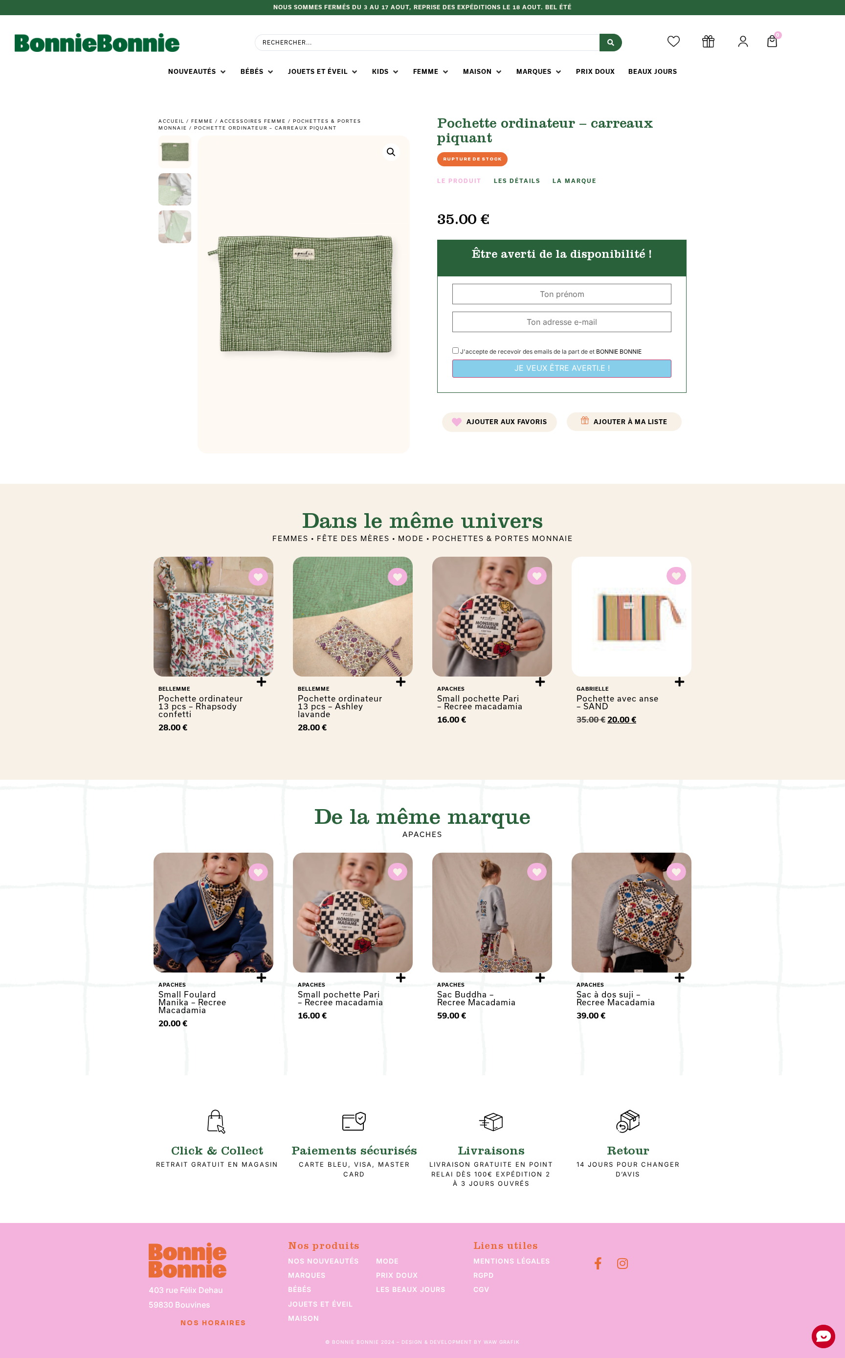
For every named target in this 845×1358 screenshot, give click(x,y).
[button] (197, 72)
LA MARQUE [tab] (575, 181)
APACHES (422, 834)
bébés (299, 1289)
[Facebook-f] (598, 1263)
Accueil (171, 121)
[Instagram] (622, 1263)
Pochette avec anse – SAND (618, 702)
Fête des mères (353, 539)
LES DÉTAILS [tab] (517, 181)
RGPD (483, 1275)
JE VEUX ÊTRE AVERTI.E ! (562, 368)
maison (303, 1318)
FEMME (202, 121)
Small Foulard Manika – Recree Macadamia (192, 1002)
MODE (411, 539)
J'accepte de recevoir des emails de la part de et (550, 351)
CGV (481, 1289)
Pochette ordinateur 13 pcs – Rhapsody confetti (200, 706)
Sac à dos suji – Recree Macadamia (616, 998)
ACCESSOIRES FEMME (253, 121)
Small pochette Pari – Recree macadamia (480, 702)
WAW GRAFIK (502, 1342)
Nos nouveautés (323, 1261)
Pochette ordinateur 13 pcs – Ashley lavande (340, 706)
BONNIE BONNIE (619, 351)
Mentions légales (511, 1261)
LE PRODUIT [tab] (459, 181)
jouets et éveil (320, 1304)
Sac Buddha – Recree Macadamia (476, 998)
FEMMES (290, 539)
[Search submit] (611, 42)
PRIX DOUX (397, 1275)
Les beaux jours (410, 1289)
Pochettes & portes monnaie (502, 539)
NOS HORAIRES (213, 1323)
